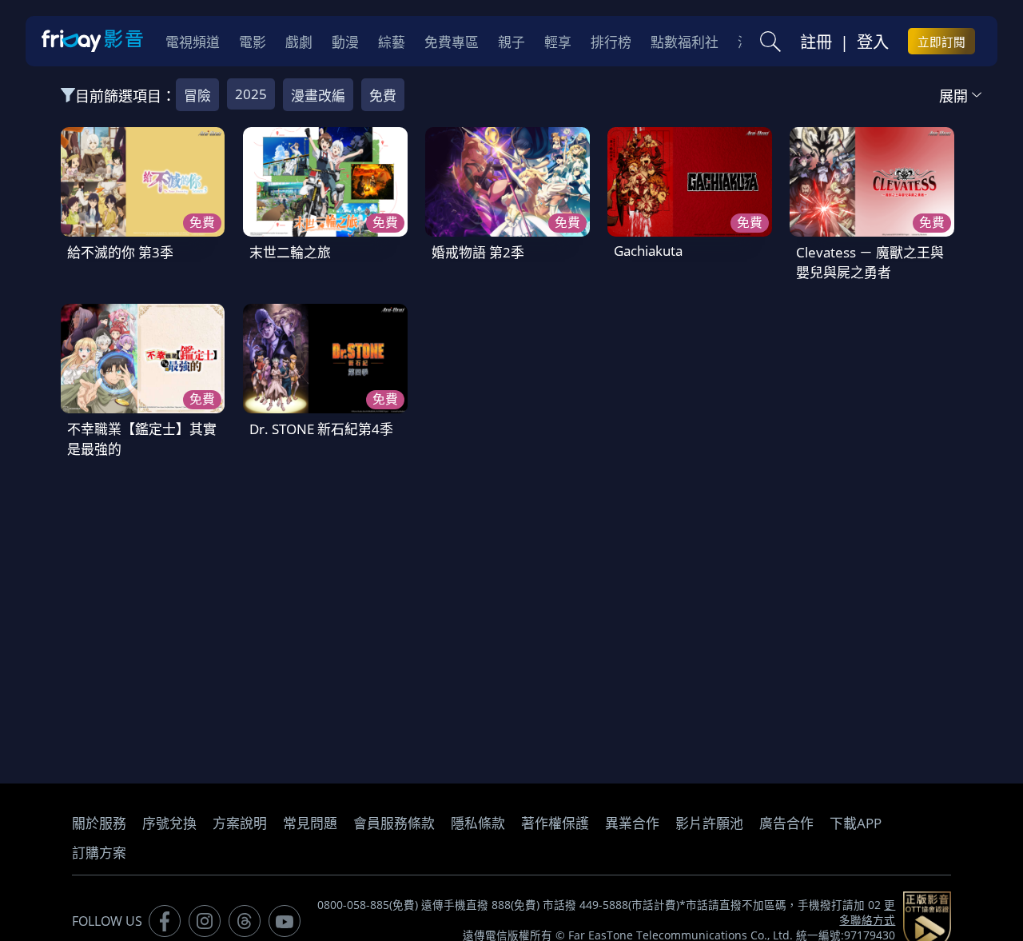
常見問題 (310, 823)
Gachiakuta (648, 250)
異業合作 (632, 823)
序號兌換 (169, 823)
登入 (873, 41)
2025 (251, 94)
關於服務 (99, 823)
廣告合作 (786, 823)
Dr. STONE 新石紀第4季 (321, 429)
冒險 (197, 95)
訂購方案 (99, 852)
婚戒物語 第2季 (478, 252)
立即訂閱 (941, 42)
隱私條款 (478, 823)
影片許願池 (709, 823)
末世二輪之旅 (290, 252)
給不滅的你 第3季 (120, 252)
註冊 (816, 41)
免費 (382, 95)
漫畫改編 (318, 95)
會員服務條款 (394, 823)
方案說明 (240, 823)
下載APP (856, 823)
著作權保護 (555, 823)
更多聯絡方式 (867, 912)
